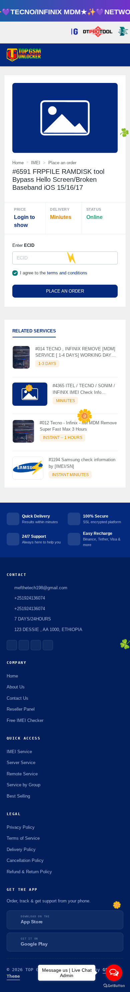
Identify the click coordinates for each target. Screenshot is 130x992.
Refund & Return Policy (29, 871)
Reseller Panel (21, 709)
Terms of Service (23, 838)
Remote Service (22, 773)
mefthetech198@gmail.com (40, 587)
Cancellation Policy (25, 860)
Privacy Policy (21, 827)
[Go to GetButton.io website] (114, 985)
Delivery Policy (21, 849)
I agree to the (53, 272)
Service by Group (23, 784)
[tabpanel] (65, 414)
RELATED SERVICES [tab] (34, 330)
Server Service (21, 762)
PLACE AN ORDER (65, 291)
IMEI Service (19, 751)
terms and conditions (67, 272)
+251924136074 (29, 608)
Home (18, 162)
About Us (16, 686)
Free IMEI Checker (25, 720)
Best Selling (18, 796)
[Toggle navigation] (122, 55)
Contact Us (17, 698)
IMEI (35, 162)
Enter (23, 245)
